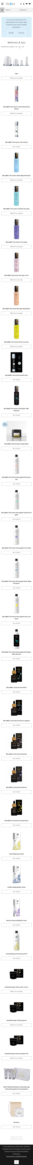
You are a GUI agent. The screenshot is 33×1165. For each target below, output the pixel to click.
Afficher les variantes (16, 78)
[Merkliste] (27, 4)
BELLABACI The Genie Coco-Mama (16, 142)
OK (16, 1162)
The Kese (16, 1122)
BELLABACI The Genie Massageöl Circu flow (16, 548)
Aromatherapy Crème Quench (17, 1020)
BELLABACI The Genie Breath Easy (16, 375)
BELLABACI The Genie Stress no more (16, 342)
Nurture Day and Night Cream (16, 920)
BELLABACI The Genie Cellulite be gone (16, 209)
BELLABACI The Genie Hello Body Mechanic (16, 175)
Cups (16, 73)
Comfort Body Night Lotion (16, 887)
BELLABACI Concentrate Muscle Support (16, 720)
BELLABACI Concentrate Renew (16, 754)
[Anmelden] (24, 4)
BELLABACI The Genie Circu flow (16, 242)
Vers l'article (16, 146)
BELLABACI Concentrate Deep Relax (16, 820)
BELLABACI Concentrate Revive (16, 787)
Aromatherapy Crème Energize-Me (16, 1053)
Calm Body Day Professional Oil (16, 954)
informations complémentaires (16, 1156)
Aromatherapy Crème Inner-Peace (16, 987)
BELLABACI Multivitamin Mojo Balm (16, 444)
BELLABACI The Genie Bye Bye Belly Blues (16, 308)
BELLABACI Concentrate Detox (16, 687)
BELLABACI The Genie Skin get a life (16, 275)
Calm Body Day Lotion (16, 854)
